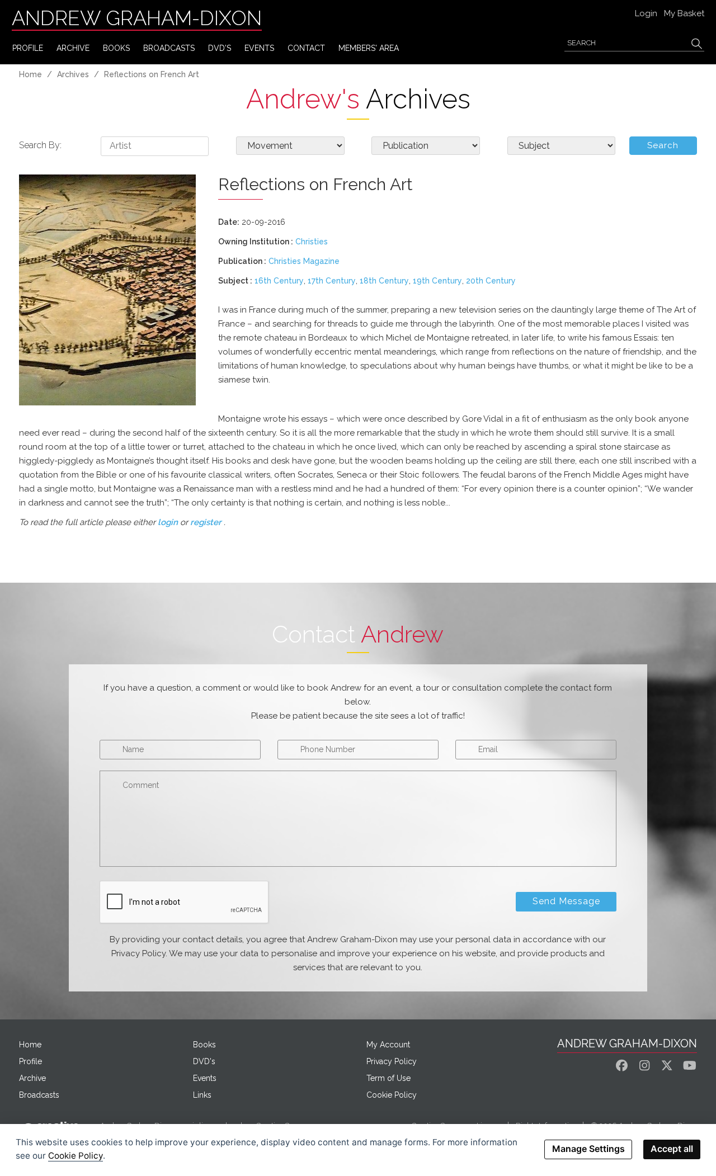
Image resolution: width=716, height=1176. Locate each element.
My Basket (684, 13)
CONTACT (306, 48)
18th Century (384, 280)
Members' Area (368, 48)
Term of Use (388, 1078)
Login (646, 13)
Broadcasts (39, 1094)
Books (204, 1044)
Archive (32, 1078)
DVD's (219, 48)
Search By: (40, 145)
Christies (311, 241)
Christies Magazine (304, 261)
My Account (388, 1044)
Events (204, 1078)
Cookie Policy (391, 1094)
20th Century (491, 280)
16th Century (279, 280)
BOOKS (116, 48)
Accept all (672, 1148)
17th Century (332, 280)
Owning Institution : (255, 241)
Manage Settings (588, 1148)
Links (202, 1094)
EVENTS (259, 48)
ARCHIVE (73, 48)
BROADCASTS (169, 48)
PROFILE (27, 48)
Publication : (242, 261)
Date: (228, 222)
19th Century (437, 280)
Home (30, 74)
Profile (30, 1061)
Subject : (235, 280)
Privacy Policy (391, 1061)
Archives (73, 74)
